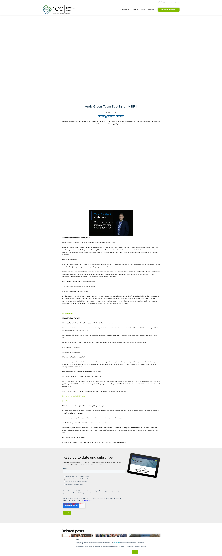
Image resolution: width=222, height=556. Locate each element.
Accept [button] (135, 552)
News (143, 9)
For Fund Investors (173, 2)
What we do (124, 9)
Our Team (151, 9)
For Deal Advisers (160, 2)
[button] (102, 116)
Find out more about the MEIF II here (73, 396)
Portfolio (135, 9)
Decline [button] (142, 552)
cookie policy (117, 542)
